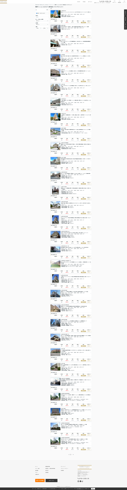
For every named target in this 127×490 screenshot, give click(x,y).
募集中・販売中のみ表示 (41, 13)
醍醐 (68, 223)
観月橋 (67, 250)
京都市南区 (63, 393)
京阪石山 (68, 61)
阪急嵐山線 (63, 147)
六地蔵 (69, 370)
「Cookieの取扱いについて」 (80, 488)
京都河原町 (68, 385)
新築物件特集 (47, 466)
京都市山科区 (63, 201)
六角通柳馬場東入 (67, 378)
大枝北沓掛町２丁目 (68, 260)
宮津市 (62, 128)
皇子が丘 (65, 10)
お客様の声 (37, 474)
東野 (68, 308)
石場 (67, 104)
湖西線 (63, 15)
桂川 (66, 266)
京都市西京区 (63, 260)
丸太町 (68, 235)
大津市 (62, 10)
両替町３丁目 (67, 334)
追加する (89, 22)
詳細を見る (83, 22)
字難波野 (65, 128)
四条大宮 (70, 193)
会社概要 (36, 470)
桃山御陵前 (67, 325)
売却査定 (84, 1)
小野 (68, 207)
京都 (66, 400)
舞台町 (66, 172)
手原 (65, 29)
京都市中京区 (63, 231)
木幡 (65, 353)
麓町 (66, 186)
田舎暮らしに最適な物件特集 (50, 468)
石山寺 (68, 59)
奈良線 (63, 296)
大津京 (65, 15)
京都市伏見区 (63, 172)
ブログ (36, 472)
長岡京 (67, 163)
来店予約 (78, 1)
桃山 (65, 296)
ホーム (36, 466)
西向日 (67, 162)
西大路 (67, 426)
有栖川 (70, 148)
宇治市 (62, 363)
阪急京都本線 (64, 162)
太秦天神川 (69, 399)
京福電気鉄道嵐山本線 (65, 148)
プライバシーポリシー (64, 468)
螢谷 (64, 54)
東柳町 (66, 319)
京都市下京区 (63, 186)
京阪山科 (67, 310)
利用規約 (62, 470)
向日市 (62, 157)
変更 (47, 9)
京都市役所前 (70, 383)
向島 (66, 249)
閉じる (93, 488)
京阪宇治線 (63, 250)
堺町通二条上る (67, 231)
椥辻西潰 (66, 201)
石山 (66, 60)
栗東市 (62, 25)
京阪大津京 (69, 16)
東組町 (66, 290)
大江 (64, 69)
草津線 (63, 29)
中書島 (66, 323)
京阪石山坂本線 (64, 16)
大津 (66, 103)
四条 (67, 192)
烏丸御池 (68, 236)
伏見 (66, 175)
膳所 (66, 44)
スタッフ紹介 (37, 468)
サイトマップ (63, 466)
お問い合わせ (90, 1)
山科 (66, 222)
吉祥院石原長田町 (67, 393)
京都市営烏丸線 (64, 192)
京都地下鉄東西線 (64, 206)
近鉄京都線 (63, 175)
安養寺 (64, 25)
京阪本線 (63, 323)
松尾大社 (67, 147)
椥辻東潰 (66, 216)
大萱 (64, 84)
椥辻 (68, 206)
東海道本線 (63, 44)
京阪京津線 (63, 310)
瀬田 (66, 74)
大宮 (67, 191)
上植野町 (65, 157)
